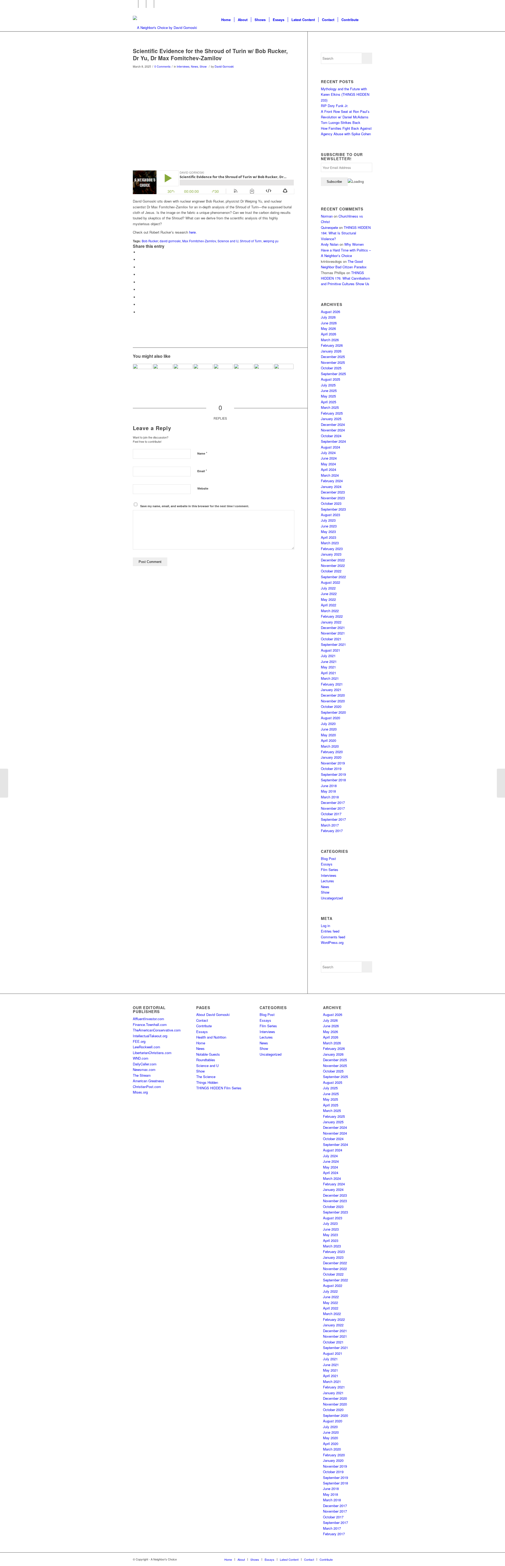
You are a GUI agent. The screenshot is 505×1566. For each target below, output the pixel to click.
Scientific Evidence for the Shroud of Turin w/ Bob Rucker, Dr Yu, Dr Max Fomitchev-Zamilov (210, 54)
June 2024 (329, 458)
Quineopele (329, 227)
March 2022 (330, 610)
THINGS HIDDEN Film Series (218, 1087)
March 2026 (330, 339)
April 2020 (328, 740)
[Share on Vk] (139, 297)
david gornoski (170, 241)
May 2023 (328, 531)
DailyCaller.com (144, 1063)
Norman (327, 216)
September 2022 (333, 576)
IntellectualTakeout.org (150, 1035)
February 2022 (332, 616)
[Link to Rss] (158, 4)
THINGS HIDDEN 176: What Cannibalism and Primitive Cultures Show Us (345, 278)
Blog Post (328, 858)
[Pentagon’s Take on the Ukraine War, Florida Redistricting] (264, 373)
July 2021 (328, 655)
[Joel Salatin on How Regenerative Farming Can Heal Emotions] (203, 373)
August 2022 (330, 582)
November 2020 (333, 700)
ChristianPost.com (147, 1086)
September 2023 (333, 509)
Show (203, 66)
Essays (326, 864)
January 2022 (331, 622)
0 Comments (162, 66)
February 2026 (332, 345)
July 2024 (328, 452)
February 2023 (332, 548)
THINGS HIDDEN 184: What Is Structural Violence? (346, 233)
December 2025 (333, 356)
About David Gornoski (213, 1014)
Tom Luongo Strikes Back (340, 122)
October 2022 (331, 570)
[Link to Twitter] (142, 4)
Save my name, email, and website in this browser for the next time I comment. (194, 506)
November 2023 (333, 497)
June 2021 (329, 661)
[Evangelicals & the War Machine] (163, 373)
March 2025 (330, 407)
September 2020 (333, 712)
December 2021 (333, 627)
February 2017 (332, 830)
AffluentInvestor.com (148, 1018)
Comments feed (333, 936)
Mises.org (140, 1092)
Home (200, 1042)
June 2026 (329, 322)
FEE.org (139, 1041)
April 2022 (328, 604)
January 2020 (331, 757)
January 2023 (331, 554)
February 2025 (332, 413)
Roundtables (205, 1059)
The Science (205, 1076)
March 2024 (330, 475)
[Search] (367, 20)
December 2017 (333, 802)
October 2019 (331, 768)
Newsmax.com (144, 1069)
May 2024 (328, 463)
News (194, 66)
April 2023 (328, 537)
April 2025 (328, 401)
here (192, 232)
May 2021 (328, 666)
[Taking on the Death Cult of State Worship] (243, 373)
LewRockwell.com (146, 1046)
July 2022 (328, 588)
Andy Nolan (330, 244)
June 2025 (329, 390)
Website (202, 488)
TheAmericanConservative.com (157, 1030)
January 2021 (331, 689)
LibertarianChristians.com (152, 1052)
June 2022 (329, 593)
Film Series (329, 869)
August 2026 (330, 311)
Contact (202, 1020)
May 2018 (328, 791)
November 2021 (333, 633)
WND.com (140, 1058)
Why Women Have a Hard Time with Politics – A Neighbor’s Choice (346, 250)
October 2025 (331, 367)
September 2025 (333, 373)
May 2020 (328, 734)
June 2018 (329, 785)
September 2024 (333, 441)
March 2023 (330, 542)
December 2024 (333, 424)
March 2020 (330, 746)
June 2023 (329, 525)
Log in (325, 925)
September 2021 (333, 644)
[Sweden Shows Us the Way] (142, 373)
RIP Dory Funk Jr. (334, 105)
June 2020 (329, 729)
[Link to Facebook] (134, 4)
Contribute (204, 1025)
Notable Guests (208, 1054)
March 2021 (330, 678)
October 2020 (331, 706)
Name (202, 453)
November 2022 (333, 565)
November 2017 (333, 808)
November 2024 (333, 429)
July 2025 (328, 384)
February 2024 (332, 480)
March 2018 (330, 796)
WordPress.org (332, 942)
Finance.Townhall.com (150, 1024)
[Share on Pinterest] (139, 274)
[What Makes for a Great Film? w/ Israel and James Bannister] (183, 373)
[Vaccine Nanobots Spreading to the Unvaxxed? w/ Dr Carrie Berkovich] (4, 783)
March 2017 (330, 825)
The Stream (142, 1075)
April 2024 (328, 469)
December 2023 (333, 492)
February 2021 (332, 684)
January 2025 (331, 418)
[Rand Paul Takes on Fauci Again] (223, 373)
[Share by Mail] (139, 312)
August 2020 (330, 717)
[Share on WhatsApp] (139, 267)
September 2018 (333, 779)
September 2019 (333, 774)
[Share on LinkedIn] (139, 282)
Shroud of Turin (251, 241)
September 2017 (333, 819)
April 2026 (328, 333)
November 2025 (333, 362)
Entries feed (330, 931)
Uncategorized (332, 897)
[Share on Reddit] (139, 304)
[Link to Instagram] (150, 4)
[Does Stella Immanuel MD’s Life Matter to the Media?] (284, 373)
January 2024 (331, 486)
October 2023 (331, 503)
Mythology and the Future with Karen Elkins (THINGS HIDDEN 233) (345, 94)
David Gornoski (224, 66)
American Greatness (148, 1080)
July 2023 (328, 520)
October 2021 (331, 638)
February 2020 (332, 751)
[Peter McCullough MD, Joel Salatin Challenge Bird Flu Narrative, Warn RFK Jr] (501, 783)
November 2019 (333, 763)
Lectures (327, 880)
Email (202, 470)
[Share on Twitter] (139, 259)
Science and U (228, 241)
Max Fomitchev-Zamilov (199, 241)
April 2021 (328, 672)
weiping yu (271, 241)
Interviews (183, 66)
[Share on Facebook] (139, 252)
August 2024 (330, 447)
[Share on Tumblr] (139, 289)
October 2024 (331, 435)
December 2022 (333, 559)
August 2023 (330, 514)
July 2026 (328, 317)
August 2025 (330, 379)
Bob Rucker (150, 241)
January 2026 (331, 351)
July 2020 (328, 723)
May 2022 (328, 599)
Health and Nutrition (211, 1037)
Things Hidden (207, 1082)
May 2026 (328, 328)
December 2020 (333, 695)
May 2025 (328, 396)
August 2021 (330, 650)
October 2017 (331, 813)
